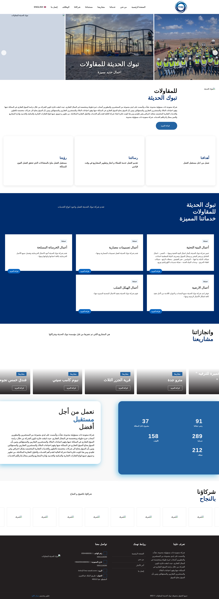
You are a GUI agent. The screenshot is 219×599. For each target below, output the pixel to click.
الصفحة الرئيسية (138, 7)
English (38, 7)
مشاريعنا (101, 7)
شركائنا (77, 7)
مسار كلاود (35, 596)
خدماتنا (112, 7)
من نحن (123, 7)
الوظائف (65, 7)
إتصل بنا (54, 7)
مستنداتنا (89, 7)
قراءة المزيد (165, 126)
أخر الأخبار (140, 565)
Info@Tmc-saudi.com (87, 571)
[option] (109, 47)
